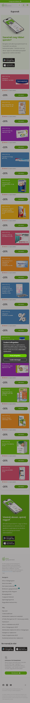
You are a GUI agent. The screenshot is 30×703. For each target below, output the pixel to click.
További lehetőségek (15, 360)
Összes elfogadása (15, 355)
